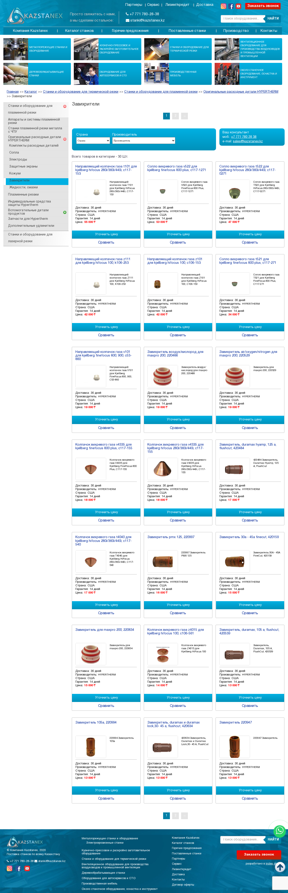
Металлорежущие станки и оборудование (48, 49)
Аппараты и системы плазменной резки (34, 121)
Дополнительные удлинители (31, 225)
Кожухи (15, 173)
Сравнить (106, 242)
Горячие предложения (130, 31)
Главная (13, 91)
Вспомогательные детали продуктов (28, 212)
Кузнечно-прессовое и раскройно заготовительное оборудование (119, 49)
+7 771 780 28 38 (243, 137)
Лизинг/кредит (177, 5)
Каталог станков (79, 31)
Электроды (18, 159)
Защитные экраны (23, 166)
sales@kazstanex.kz (248, 141)
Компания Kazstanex (30, 31)
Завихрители (22, 96)
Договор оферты (183, 885)
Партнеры (133, 5)
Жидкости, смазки (23, 187)
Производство (236, 31)
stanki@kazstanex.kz (147, 20)
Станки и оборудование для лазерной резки (30, 238)
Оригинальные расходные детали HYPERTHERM (240, 91)
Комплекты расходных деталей (33, 145)
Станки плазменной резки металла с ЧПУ (35, 130)
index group (273, 863)
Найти (273, 18)
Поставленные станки (187, 31)
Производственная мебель (183, 74)
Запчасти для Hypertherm (28, 219)
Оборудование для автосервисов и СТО (113, 74)
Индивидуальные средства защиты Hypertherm (29, 203)
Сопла (14, 152)
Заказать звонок (263, 6)
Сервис (153, 5)
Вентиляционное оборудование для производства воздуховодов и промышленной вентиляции (260, 49)
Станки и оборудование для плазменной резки (161, 91)
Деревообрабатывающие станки (46, 74)
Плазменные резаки (23, 194)
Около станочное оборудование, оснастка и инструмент (259, 74)
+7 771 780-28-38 (144, 14)
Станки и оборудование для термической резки (189, 49)
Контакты (268, 31)
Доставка (204, 5)
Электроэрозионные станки (105, 843)
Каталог (31, 91)
